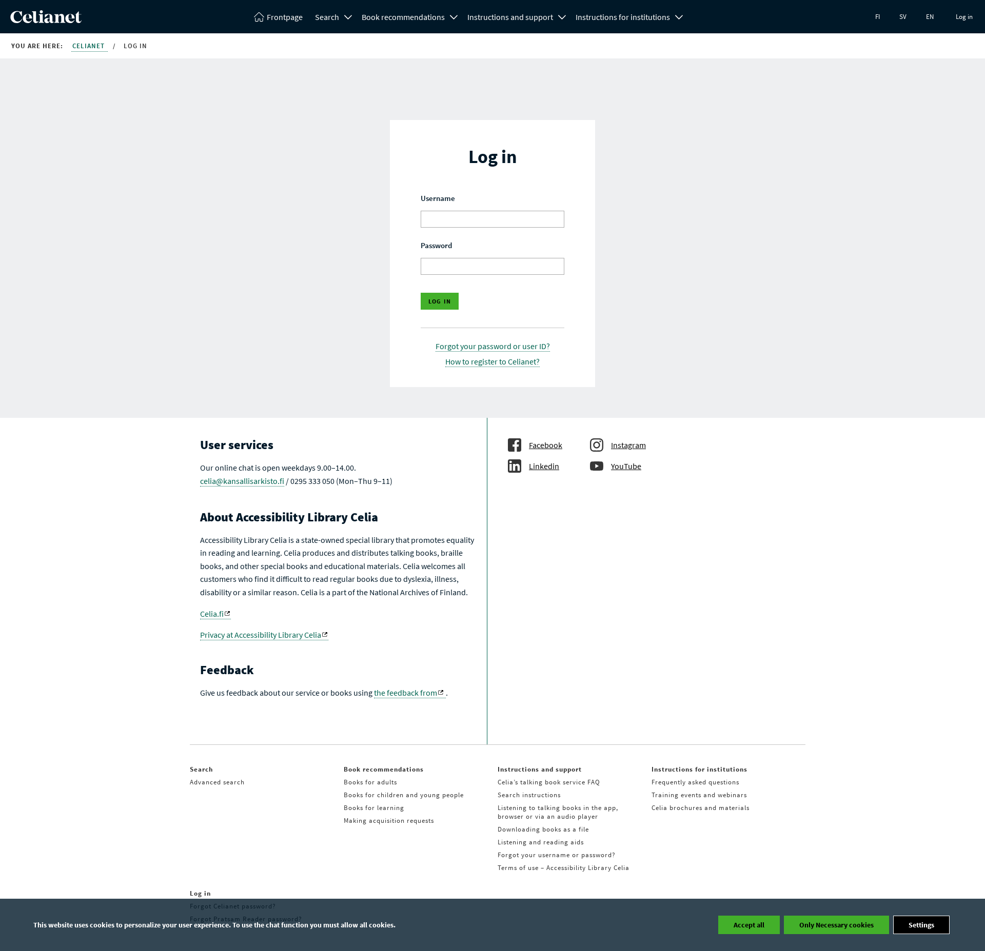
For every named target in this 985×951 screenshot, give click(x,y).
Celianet (89, 46)
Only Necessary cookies (836, 924)
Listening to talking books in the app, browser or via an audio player (558, 812)
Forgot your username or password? (557, 855)
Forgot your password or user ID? (493, 346)
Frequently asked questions (695, 782)
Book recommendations (403, 17)
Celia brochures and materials (701, 807)
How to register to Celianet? (492, 361)
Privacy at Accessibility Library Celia (260, 635)
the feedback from (405, 692)
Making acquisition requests (389, 820)
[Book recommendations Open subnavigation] (454, 16)
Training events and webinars (699, 795)
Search (327, 17)
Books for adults (370, 782)
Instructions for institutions (623, 17)
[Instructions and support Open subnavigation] (562, 16)
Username (438, 198)
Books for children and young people (404, 795)
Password (436, 245)
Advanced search (217, 782)
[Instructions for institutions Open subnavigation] (679, 16)
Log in (964, 16)
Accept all (749, 924)
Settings (921, 924)
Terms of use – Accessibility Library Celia (563, 867)
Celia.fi (212, 614)
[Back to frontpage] (46, 20)
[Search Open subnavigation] (348, 16)
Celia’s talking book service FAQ (549, 782)
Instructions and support (510, 17)
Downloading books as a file (543, 829)
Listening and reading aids (541, 842)
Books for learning (374, 807)
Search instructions (529, 795)
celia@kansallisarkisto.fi (242, 481)
